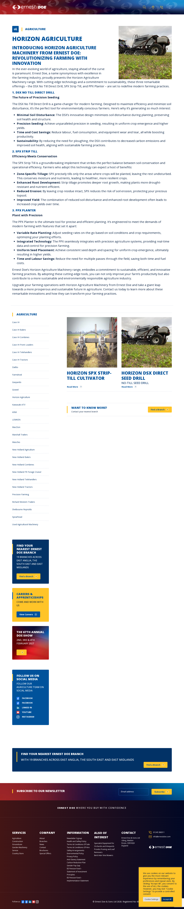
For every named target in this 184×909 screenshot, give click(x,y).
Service (15, 850)
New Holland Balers (21, 457)
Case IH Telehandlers (22, 352)
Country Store (18, 853)
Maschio (16, 442)
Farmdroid (17, 374)
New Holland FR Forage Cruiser (26, 472)
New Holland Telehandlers (24, 479)
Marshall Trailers (20, 434)
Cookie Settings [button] (151, 899)
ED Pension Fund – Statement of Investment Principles (77, 871)
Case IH (15, 322)
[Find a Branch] (153, 7)
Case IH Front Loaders (22, 344)
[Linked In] (30, 901)
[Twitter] (26, 901)
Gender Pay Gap (73, 865)
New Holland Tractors (22, 487)
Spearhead (17, 517)
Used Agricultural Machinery (25, 524)
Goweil (15, 389)
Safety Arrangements (75, 850)
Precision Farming (20, 494)
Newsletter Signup (74, 838)
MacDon (16, 427)
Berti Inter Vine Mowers (103, 855)
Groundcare (17, 844)
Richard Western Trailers (23, 502)
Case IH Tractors (20, 359)
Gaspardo (16, 382)
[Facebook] (22, 901)
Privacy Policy (72, 856)
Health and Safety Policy (76, 841)
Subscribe (159, 792)
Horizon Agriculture (21, 397)
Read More (72, 386)
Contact (43, 847)
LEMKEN (16, 419)
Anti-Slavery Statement (76, 859)
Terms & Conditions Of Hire (78, 847)
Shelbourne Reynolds (22, 509)
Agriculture (35, 29)
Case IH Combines (20, 337)
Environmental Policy (75, 853)
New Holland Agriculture (23, 449)
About (42, 838)
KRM (14, 412)
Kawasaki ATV (18, 404)
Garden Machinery (19, 847)
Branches (43, 841)
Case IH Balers (19, 329)
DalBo (15, 367)
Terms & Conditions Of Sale (78, 844)
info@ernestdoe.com (161, 836)
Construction (17, 841)
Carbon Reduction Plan (76, 862)
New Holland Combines (23, 464)
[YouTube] (33, 901)
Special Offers (45, 853)
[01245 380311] (161, 7)
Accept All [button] (167, 899)
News (42, 844)
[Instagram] (37, 901)
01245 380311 (159, 832)
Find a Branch (158, 409)
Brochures (44, 850)
